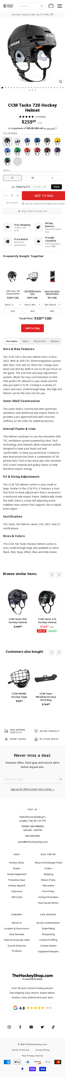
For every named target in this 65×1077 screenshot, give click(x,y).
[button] (26, 116)
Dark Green (7, 161)
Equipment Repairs (48, 951)
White (17, 141)
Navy (27, 141)
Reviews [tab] (55, 341)
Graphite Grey (47, 141)
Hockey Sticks (16, 862)
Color (10, 133)
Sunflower (57, 141)
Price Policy (48, 891)
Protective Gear (16, 879)
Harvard (37, 151)
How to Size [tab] (40, 341)
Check (56, 186)
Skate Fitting (48, 928)
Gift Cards (16, 897)
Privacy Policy (43, 1049)
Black (7, 141)
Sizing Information (48, 897)
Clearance (16, 891)
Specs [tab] (26, 341)
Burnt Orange (17, 161)
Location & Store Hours (16, 928)
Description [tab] (12, 341)
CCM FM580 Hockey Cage (32, 292)
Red (27, 151)
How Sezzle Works (48, 902)
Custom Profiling (48, 939)
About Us (17, 922)
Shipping (48, 874)
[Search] (42, 6)
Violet (57, 151)
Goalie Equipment (16, 874)
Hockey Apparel (16, 885)
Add (13, 311)
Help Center (48, 854)
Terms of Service (20, 1049)
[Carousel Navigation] (55, 574)
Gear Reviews (16, 934)
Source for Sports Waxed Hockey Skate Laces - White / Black (52, 292)
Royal (7, 151)
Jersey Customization (48, 922)
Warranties (48, 885)
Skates (16, 868)
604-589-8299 (32, 835)
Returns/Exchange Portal (48, 862)
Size (6, 170)
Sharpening (48, 934)
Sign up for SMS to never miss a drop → (33, 789)
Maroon (47, 151)
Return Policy (48, 879)
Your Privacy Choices (32, 1055)
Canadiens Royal (37, 141)
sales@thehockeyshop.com (33, 841)
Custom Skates (48, 945)
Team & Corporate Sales (17, 939)
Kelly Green (17, 151)
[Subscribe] (59, 779)
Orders (48, 868)
